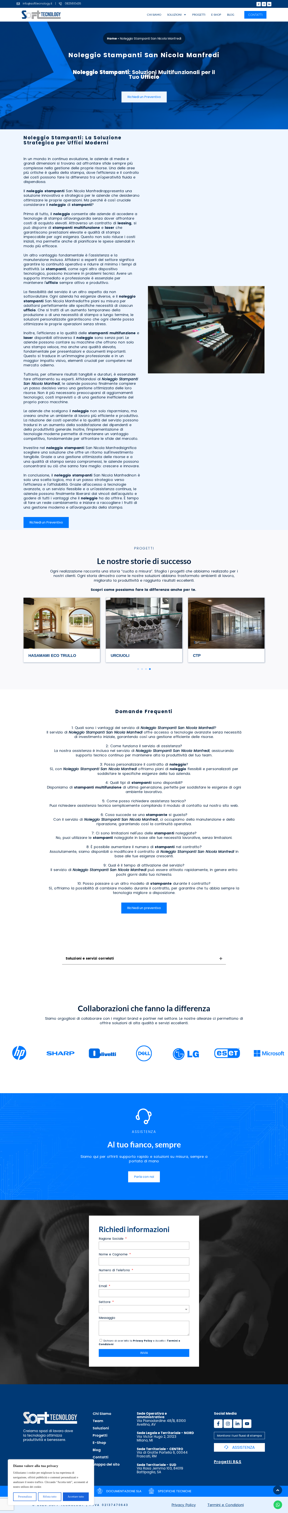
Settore (105, 1302)
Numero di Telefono (115, 1270)
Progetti (198, 14)
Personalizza (25, 1496)
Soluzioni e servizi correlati (90, 958)
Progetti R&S (227, 1461)
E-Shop (216, 14)
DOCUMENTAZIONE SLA (123, 1491)
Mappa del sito (106, 1464)
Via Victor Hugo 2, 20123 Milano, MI (165, 1436)
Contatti (100, 1457)
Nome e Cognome (114, 1254)
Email (103, 1286)
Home (112, 38)
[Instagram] (264, 4)
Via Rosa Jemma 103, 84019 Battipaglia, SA (160, 1468)
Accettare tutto (76, 1496)
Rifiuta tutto (49, 1496)
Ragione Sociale (112, 1239)
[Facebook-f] (258, 4)
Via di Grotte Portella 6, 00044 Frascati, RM (162, 1453)
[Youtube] (247, 1423)
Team (98, 1421)
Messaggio (107, 1318)
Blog (230, 14)
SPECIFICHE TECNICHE (174, 1491)
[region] (51, 1482)
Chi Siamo (154, 14)
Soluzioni (174, 14)
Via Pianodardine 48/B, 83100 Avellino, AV (161, 1419)
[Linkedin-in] (269, 4)
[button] (138, 669)
